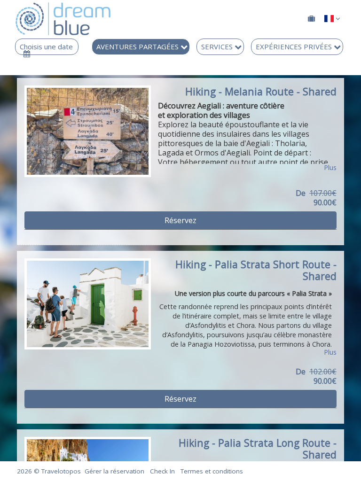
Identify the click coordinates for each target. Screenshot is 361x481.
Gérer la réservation (114, 471)
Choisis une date (46, 46)
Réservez (180, 220)
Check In (162, 471)
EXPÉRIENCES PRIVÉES (295, 46)
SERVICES (218, 46)
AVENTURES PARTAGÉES (138, 46)
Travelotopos (61, 471)
